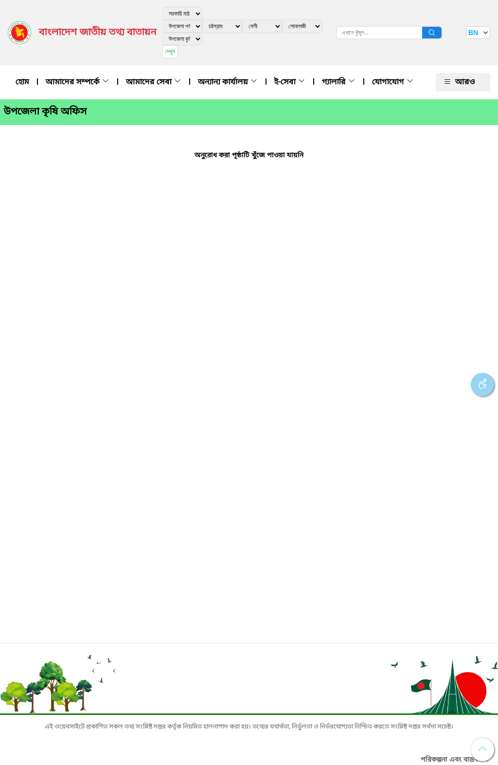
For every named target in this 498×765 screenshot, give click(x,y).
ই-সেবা (286, 82)
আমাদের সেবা (150, 82)
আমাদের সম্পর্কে (74, 82)
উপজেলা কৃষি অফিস (45, 112)
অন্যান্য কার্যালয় (224, 82)
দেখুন (170, 51)
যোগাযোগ (389, 82)
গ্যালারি (335, 82)
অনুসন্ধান (432, 32)
